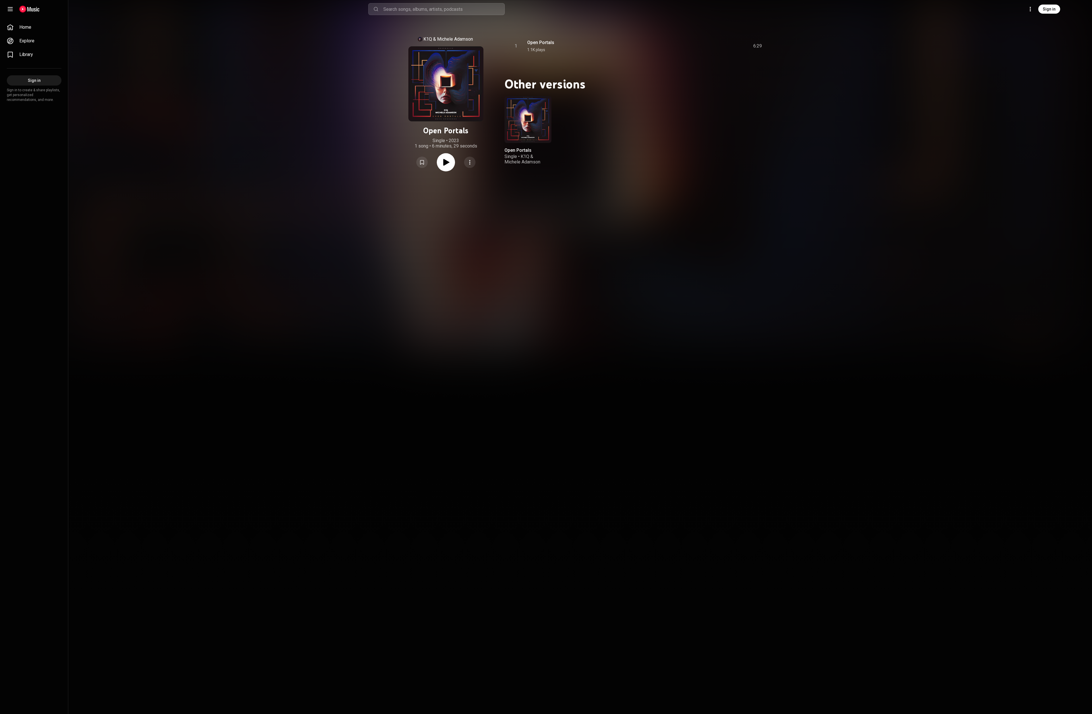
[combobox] (443, 9)
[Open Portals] (527, 119)
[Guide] (10, 9)
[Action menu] (469, 162)
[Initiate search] (375, 9)
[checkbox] (757, 46)
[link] (34, 27)
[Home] (29, 9)
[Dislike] (725, 46)
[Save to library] (422, 162)
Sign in (1049, 9)
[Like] (715, 46)
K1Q (427, 39)
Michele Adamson (455, 39)
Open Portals (540, 42)
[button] (422, 162)
